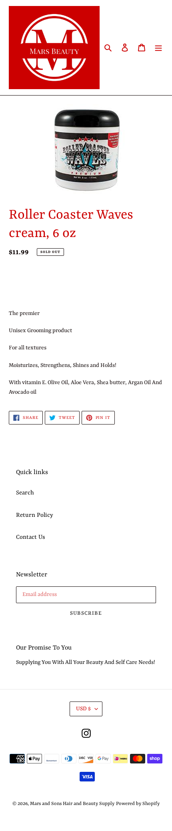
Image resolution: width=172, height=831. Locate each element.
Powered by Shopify (138, 804)
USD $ (83, 708)
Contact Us (30, 537)
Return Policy (34, 515)
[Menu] (158, 47)
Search (25, 493)
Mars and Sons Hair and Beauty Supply (72, 804)
